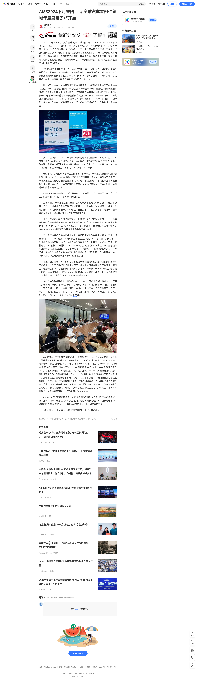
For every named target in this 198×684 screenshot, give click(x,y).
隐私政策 (67, 667)
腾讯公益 (95, 667)
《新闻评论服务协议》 (70, 597)
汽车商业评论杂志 (45, 553)
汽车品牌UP (43, 534)
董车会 (41, 442)
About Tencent (51, 667)
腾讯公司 (75, 677)
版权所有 (81, 677)
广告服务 (81, 667)
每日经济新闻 (44, 479)
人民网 (41, 516)
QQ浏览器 (102, 667)
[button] (152, 20)
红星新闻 (42, 461)
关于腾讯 (42, 667)
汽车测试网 (43, 571)
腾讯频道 (109, 667)
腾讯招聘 (88, 667)
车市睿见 (42, 589)
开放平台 (74, 667)
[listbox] (78, 508)
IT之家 (41, 497)
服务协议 (60, 667)
